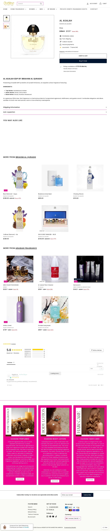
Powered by (100, 364)
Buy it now (83, 61)
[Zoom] (32, 36)
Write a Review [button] (97, 350)
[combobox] (30, 3)
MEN (41, 9)
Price (61, 28)
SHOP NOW (20, 479)
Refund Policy (32, 512)
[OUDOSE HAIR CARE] (90, 422)
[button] (99, 385)
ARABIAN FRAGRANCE (26, 248)
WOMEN (32, 9)
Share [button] (10, 385)
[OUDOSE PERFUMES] (20, 422)
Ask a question (9, 112)
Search (30, 507)
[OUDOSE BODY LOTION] (55, 422)
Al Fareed (26, 527)
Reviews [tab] (9, 362)
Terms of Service (33, 514)
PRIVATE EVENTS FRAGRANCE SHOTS (73, 9)
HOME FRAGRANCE (18, 9)
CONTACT (94, 9)
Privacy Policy (32, 509)
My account (31, 517)
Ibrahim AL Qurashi (66, 23)
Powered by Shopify (70, 527)
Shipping (62, 51)
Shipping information (11, 107)
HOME (5, 9)
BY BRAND (52, 9)
